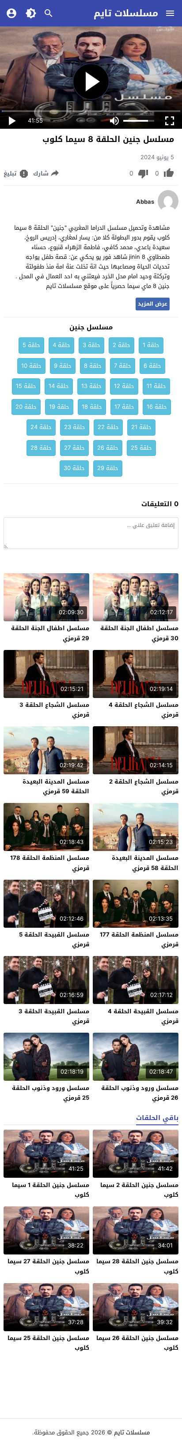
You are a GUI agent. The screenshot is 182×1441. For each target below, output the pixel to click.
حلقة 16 (157, 406)
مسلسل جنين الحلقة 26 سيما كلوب (137, 1343)
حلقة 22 (108, 427)
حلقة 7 (122, 365)
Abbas (145, 202)
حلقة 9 (63, 365)
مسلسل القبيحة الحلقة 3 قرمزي (54, 1016)
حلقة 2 (121, 345)
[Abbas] (168, 210)
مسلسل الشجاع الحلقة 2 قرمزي (143, 786)
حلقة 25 (141, 447)
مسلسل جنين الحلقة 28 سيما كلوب (137, 1266)
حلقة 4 (61, 345)
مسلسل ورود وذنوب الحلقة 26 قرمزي (139, 1093)
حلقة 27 (74, 447)
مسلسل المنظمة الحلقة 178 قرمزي (49, 862)
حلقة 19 (59, 406)
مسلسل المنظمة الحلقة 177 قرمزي (139, 939)
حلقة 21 (141, 427)
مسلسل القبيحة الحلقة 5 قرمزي (54, 939)
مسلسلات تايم (126, 13)
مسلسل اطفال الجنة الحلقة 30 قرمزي (139, 633)
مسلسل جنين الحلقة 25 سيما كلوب (48, 1343)
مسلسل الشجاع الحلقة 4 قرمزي (143, 709)
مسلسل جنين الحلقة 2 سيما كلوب (139, 1190)
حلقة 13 (91, 386)
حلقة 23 (74, 427)
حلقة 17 (124, 406)
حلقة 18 (92, 406)
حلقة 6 (152, 365)
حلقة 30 (74, 468)
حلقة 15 (26, 386)
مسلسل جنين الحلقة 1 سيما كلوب (50, 1190)
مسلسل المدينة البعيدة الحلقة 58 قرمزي (145, 862)
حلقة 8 (93, 365)
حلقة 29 (107, 468)
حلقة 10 (31, 365)
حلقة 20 (26, 406)
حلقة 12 (124, 386)
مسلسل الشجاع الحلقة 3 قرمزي (54, 709)
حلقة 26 (107, 447)
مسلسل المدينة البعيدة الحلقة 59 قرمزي (56, 786)
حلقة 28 (41, 447)
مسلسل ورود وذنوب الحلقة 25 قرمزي (50, 1093)
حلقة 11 (156, 386)
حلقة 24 (41, 427)
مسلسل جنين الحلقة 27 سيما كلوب (48, 1266)
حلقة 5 (31, 345)
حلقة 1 (151, 345)
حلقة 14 (59, 386)
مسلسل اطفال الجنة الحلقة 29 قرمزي (50, 633)
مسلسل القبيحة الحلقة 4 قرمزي (143, 1016)
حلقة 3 (91, 345)
